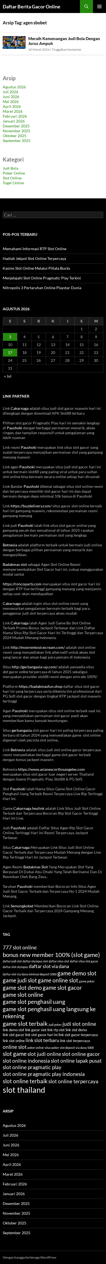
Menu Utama (99, 6)
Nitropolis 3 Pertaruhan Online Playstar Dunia (42, 287)
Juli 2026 (10, 91)
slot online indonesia (26, 1060)
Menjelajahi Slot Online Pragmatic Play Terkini (42, 278)
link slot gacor (13, 1035)
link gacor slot (35, 1030)
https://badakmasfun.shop (41, 686)
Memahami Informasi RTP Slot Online (34, 248)
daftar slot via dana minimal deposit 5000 (30, 974)
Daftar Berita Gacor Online (31, 6)
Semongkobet (22, 906)
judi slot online (79, 1024)
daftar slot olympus (15, 967)
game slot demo (22, 987)
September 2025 (16, 140)
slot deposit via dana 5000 (77, 1047)
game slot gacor (62, 987)
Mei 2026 (11, 101)
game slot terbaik (25, 1023)
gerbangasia (22, 730)
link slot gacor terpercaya (78, 1035)
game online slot (58, 980)
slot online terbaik (25, 1081)
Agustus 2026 (14, 87)
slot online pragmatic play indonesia (44, 1074)
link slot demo (76, 1030)
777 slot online (20, 947)
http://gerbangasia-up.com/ (34, 667)
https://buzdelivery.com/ (31, 506)
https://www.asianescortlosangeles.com (51, 769)
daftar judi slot (12, 961)
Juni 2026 (11, 96)
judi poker (55, 1024)
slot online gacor (81, 1054)
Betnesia (10, 545)
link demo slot (13, 1030)
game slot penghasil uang (34, 1001)
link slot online (14, 1041)
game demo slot (76, 973)
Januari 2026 (14, 121)
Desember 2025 (16, 126)
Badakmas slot (15, 564)
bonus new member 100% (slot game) (51, 954)
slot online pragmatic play (32, 1067)
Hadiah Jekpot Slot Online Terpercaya (34, 258)
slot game (15, 1053)
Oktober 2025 (14, 135)
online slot (15, 1047)
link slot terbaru (42, 1040)
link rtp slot (56, 1030)
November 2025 (16, 130)
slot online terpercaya (73, 1081)
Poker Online (14, 173)
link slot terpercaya (75, 1041)
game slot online (23, 994)
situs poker (52, 1047)
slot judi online (44, 1054)
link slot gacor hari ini (41, 1035)
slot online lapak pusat (76, 1060)
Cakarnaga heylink (28, 808)
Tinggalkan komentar (67, 49)
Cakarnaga (20, 408)
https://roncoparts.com (22, 584)
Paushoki (14, 427)
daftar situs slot (59, 961)
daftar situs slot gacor (84, 961)
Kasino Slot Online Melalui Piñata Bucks (36, 268)
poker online (35, 1047)
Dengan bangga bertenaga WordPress (29, 1257)
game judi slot (20, 980)
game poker (87, 981)
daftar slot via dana (49, 966)
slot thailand (24, 1089)
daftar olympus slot (35, 961)
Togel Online (13, 182)
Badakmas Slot (35, 867)
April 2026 (12, 106)
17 (10, 352)
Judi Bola (10, 168)
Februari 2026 (15, 116)
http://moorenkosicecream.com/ (38, 647)
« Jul (7, 376)
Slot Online (12, 178)
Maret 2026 (13, 111)
